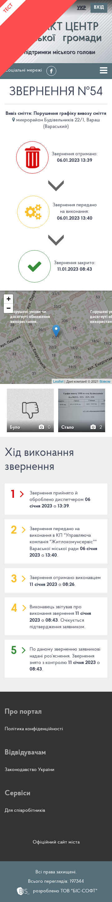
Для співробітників (25, 810)
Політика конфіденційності (34, 729)
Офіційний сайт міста (56, 842)
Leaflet (58, 381)
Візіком (105, 381)
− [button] (9, 308)
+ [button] (9, 299)
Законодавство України (29, 769)
